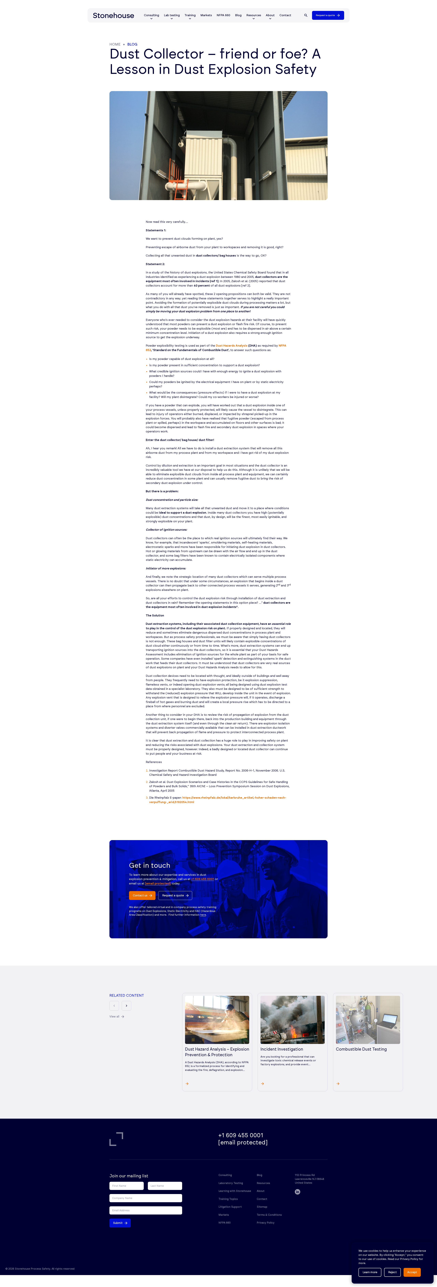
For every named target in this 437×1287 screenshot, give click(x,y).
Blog (238, 15)
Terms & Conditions (269, 1215)
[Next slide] (126, 1005)
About (260, 1191)
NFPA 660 (223, 15)
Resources (263, 1183)
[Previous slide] (114, 1005)
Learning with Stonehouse (234, 1191)
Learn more (370, 1272)
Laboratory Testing (230, 1183)
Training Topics (228, 1199)
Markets (206, 15)
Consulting (225, 1175)
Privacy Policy (265, 1222)
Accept (412, 1272)
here (203, 915)
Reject (392, 1272)
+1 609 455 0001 (202, 879)
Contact (285, 15)
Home (115, 44)
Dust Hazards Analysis (231, 345)
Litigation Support (230, 1207)
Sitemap (262, 1207)
